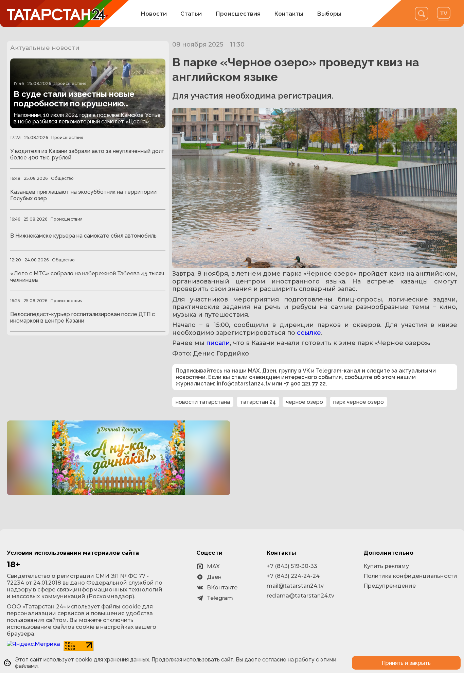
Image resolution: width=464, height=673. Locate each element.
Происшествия (238, 14)
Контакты (288, 14)
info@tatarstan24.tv (244, 383)
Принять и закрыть (406, 663)
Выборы (329, 14)
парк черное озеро (358, 402)
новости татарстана (203, 402)
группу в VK (294, 370)
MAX (254, 370)
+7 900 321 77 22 (305, 383)
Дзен (269, 370)
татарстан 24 (258, 402)
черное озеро (304, 402)
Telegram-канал (338, 370)
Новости (154, 14)
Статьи (191, 14)
